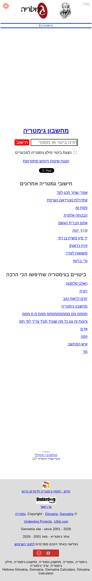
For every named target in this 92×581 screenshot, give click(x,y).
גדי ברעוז (80, 261)
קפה (84, 337)
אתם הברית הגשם (73, 223)
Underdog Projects (38, 521)
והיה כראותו (78, 246)
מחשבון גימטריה (46, 130)
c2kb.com (61, 521)
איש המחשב (78, 344)
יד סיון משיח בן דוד (73, 238)
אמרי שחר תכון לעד (72, 193)
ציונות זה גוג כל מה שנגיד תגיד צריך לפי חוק (53, 321)
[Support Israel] (46, 28)
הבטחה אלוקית (76, 215)
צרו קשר (46, 507)
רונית (83, 291)
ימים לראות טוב (75, 299)
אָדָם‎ (84, 329)
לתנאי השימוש (24, 544)
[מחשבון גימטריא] (34, 11)
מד (85, 352)
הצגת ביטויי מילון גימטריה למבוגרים (43, 153)
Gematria (67, 514)
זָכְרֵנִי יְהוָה (80, 230)
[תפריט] (5, 11)
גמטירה (20, 514)
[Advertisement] (46, 76)
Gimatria (51, 514)
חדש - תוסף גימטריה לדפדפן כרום (46, 491)
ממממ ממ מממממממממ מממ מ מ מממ (55, 314)
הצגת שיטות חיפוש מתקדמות (46, 161)
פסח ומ (81, 208)
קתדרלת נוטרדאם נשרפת (67, 200)
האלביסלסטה (77, 284)
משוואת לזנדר (77, 253)
